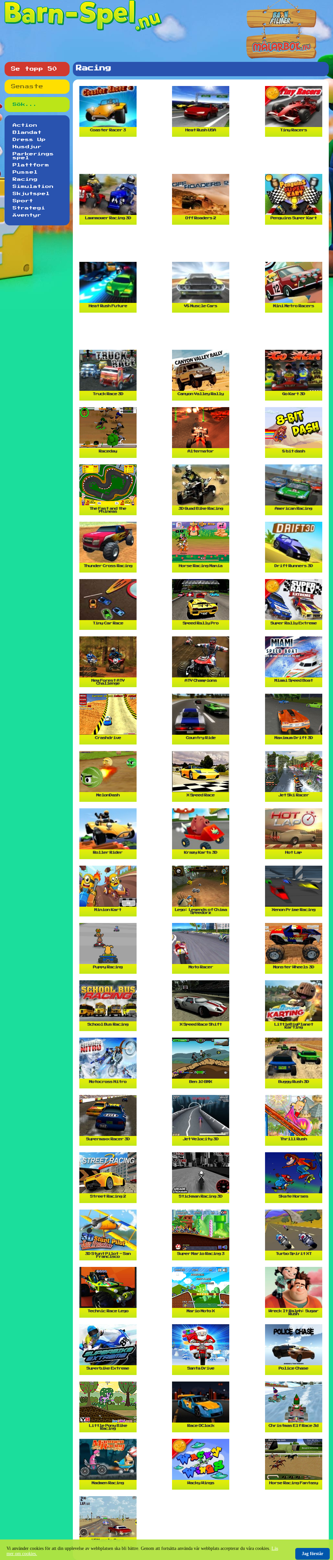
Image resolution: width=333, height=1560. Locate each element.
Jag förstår (312, 1553)
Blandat (27, 133)
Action (25, 125)
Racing (25, 179)
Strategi (29, 208)
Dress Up (29, 140)
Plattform (31, 165)
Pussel (25, 172)
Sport (23, 201)
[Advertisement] (202, 158)
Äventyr (27, 215)
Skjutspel (31, 194)
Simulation (33, 187)
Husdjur (27, 147)
